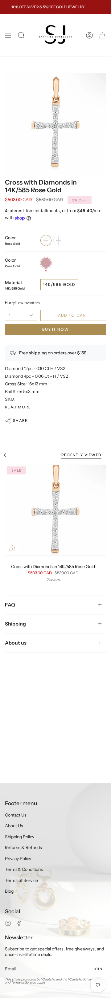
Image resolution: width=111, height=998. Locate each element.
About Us (14, 825)
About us (16, 643)
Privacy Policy (18, 858)
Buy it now (55, 329)
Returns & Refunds (23, 847)
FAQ (10, 605)
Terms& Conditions (24, 869)
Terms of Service (21, 880)
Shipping (15, 624)
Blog (9, 891)
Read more (18, 407)
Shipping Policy (19, 837)
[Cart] (102, 35)
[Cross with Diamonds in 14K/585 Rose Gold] (55, 510)
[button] (21, 35)
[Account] (89, 35)
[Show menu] (8, 35)
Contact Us (16, 815)
